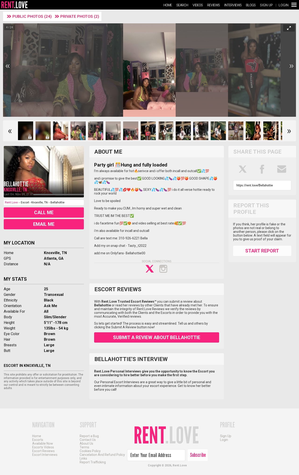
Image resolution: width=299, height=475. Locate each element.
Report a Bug (89, 436)
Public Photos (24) (32, 16)
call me (43, 212)
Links (83, 458)
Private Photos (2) (79, 16)
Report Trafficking (93, 462)
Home (168, 5)
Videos (197, 5)
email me (43, 224)
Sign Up (266, 5)
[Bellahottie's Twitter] (149, 268)
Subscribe (198, 455)
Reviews (213, 5)
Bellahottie (16, 184)
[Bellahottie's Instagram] (163, 268)
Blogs (251, 5)
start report (262, 251)
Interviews (233, 5)
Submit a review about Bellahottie (156, 337)
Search (182, 5)
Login (283, 5)
